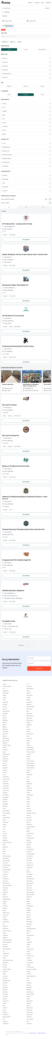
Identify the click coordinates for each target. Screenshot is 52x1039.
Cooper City (5, 781)
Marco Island (29, 695)
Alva (4, 688)
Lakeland (5, 998)
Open (9, 49)
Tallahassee (29, 942)
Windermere (29, 1010)
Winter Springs (30, 1019)
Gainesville (5, 881)
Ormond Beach (30, 795)
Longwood (5, 1021)
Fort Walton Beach (7, 869)
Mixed (42, 94)
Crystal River (5, 797)
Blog (42, 2)
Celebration (5, 761)
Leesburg (5, 1012)
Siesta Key (29, 919)
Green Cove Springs (7, 885)
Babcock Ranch (6, 711)
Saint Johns (29, 887)
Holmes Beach (6, 921)
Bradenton (5, 743)
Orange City (29, 788)
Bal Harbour (5, 713)
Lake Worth (5, 996)
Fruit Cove (5, 876)
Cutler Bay (5, 799)
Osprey (28, 797)
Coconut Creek (6, 779)
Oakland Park (29, 774)
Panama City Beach (31, 826)
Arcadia (4, 697)
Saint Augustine (30, 883)
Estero (4, 849)
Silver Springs (29, 921)
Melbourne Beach (30, 706)
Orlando (28, 792)
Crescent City (6, 790)
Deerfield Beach (6, 817)
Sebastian (29, 910)
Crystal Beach (6, 795)
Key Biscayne (5, 962)
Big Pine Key (5, 729)
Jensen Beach (6, 953)
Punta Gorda (29, 867)
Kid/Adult (9, 86)
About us (30, 2)
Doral (4, 829)
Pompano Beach (30, 849)
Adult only (25, 86)
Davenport (5, 806)
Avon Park (5, 709)
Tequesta (29, 958)
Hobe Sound (5, 915)
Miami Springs (30, 720)
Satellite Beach (30, 906)
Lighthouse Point (6, 1016)
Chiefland (5, 765)
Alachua (4, 684)
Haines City (5, 896)
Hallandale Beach (6, 899)
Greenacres (5, 887)
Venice (28, 980)
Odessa (28, 781)
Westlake (29, 996)
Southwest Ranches (31, 928)
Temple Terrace (30, 955)
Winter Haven (30, 1014)
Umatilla (28, 971)
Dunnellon (5, 838)
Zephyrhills (29, 1023)
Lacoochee (5, 976)
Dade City (5, 801)
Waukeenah (29, 987)
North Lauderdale (30, 763)
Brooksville (5, 749)
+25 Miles (47, 8)
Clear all (19, 41)
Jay (3, 951)
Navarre (28, 745)
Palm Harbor (29, 820)
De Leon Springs (6, 813)
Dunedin (4, 835)
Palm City (29, 815)
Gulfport (4, 894)
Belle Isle (5, 722)
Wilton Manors (30, 1007)
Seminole (29, 915)
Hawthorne (5, 906)
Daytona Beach (6, 810)
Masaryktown (30, 702)
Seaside (28, 908)
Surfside (28, 939)
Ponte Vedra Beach (31, 853)
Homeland (5, 926)
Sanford (28, 899)
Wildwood (29, 1003)
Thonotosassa (30, 962)
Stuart (28, 933)
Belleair (4, 724)
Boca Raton (5, 733)
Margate (28, 697)
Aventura (5, 706)
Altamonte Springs (7, 686)
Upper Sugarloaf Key (31, 976)
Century (4, 763)
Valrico (28, 978)
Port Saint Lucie (30, 865)
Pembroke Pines (30, 833)
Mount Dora (29, 738)
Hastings (5, 901)
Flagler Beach (6, 858)
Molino (28, 736)
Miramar (28, 731)
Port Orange (29, 858)
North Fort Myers (30, 761)
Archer (4, 699)
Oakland (28, 772)
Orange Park (29, 790)
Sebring (28, 912)
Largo (4, 1005)
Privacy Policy (33, 1033)
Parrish (28, 831)
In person (25, 94)
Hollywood (5, 919)
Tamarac (28, 944)
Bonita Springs (6, 738)
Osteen (28, 799)
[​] (8, 207)
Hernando (5, 908)
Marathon (29, 693)
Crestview (5, 792)
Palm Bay (28, 808)
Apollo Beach (6, 693)
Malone (28, 690)
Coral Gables (5, 783)
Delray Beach (6, 822)
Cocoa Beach (6, 776)
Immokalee (5, 935)
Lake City (5, 985)
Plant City (29, 844)
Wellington (29, 989)
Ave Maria (5, 704)
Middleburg (29, 724)
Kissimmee (5, 971)
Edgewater (5, 840)
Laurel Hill (5, 1007)
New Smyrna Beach (31, 752)
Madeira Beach (30, 688)
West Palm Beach (30, 994)
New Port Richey (30, 749)
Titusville (29, 964)
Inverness (5, 944)
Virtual (9, 94)
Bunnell (4, 752)
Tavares (28, 951)
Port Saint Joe (30, 863)
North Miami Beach (31, 765)
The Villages (29, 960)
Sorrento (29, 926)
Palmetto (29, 822)
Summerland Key (30, 935)
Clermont (5, 770)
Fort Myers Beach (6, 865)
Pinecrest (29, 840)
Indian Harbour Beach (7, 939)
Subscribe (48, 2)
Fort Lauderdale (6, 860)
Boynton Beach (6, 740)
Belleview (5, 727)
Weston (28, 998)
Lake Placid (5, 992)
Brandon (4, 747)
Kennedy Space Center (8, 960)
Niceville (28, 756)
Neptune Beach (30, 747)
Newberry (29, 754)
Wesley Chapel (30, 992)
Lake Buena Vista (6, 980)
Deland (4, 820)
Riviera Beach (29, 874)
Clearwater (5, 767)
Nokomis (28, 758)
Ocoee (28, 779)
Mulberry (28, 740)
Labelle (4, 973)
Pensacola (29, 835)
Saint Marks (29, 890)
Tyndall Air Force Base (31, 969)
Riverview (29, 872)
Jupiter (4, 958)
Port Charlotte (30, 856)
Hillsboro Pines (6, 912)
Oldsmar (28, 786)
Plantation (29, 847)
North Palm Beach (30, 767)
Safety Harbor (30, 881)
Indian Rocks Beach (7, 942)
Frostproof (5, 874)
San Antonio (29, 896)
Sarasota (29, 903)
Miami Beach (29, 713)
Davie (4, 808)
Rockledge (29, 876)
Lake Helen (5, 987)
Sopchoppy (29, 924)
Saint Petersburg (30, 894)
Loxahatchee (6, 1023)
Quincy (28, 869)
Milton (28, 727)
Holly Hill (4, 917)
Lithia (4, 1019)
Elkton (4, 844)
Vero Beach (29, 982)
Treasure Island (30, 967)
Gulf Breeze (5, 892)
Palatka (28, 806)
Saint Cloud (29, 885)
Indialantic (5, 937)
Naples (28, 743)
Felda (4, 853)
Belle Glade (5, 720)
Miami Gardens (30, 715)
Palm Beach (29, 810)
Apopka (4, 695)
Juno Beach (5, 955)
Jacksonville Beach (7, 949)
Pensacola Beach (30, 838)
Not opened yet (42, 49)
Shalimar (28, 917)
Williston (28, 1005)
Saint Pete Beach (30, 892)
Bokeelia (4, 736)
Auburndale (5, 702)
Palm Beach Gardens (31, 813)
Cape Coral (5, 756)
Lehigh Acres (6, 1014)
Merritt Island (29, 709)
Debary (4, 815)
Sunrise (28, 937)
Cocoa (4, 774)
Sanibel (28, 901)
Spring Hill (29, 930)
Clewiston (5, 772)
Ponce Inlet (29, 851)
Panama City (29, 824)
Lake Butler (5, 982)
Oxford (28, 804)
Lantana (4, 1003)
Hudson (4, 933)
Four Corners (6, 872)
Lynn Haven (29, 686)
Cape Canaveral (6, 754)
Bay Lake (5, 718)
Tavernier (29, 953)
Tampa (28, 946)
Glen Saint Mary (6, 883)
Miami (28, 711)
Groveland (5, 890)
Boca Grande (5, 731)
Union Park (29, 973)
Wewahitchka (29, 1001)
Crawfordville (6, 788)
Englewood (5, 847)
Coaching (36, 2)
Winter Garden (30, 1012)
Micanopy (29, 722)
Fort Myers (5, 863)
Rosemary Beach (30, 878)
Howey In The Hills (7, 930)
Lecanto (4, 1010)
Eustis (4, 851)
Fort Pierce (5, 867)
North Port (29, 770)
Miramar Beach (30, 733)
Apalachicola (5, 690)
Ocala (28, 776)
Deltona (4, 824)
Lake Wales (5, 994)
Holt (4, 924)
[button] (26, 46)
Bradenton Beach (6, 745)
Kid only (42, 86)
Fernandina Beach (7, 856)
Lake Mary (5, 989)
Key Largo (5, 964)
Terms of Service (41, 1033)
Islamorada (5, 946)
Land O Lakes (6, 1001)
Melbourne (29, 704)
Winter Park (29, 1016)
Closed (25, 49)
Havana (4, 903)
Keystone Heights (7, 969)
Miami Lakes (29, 718)
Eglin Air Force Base (7, 842)
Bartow (4, 715)
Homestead (5, 928)
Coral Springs (6, 786)
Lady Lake (5, 978)
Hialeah (4, 910)
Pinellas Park (29, 842)
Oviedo (28, 801)
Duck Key (5, 833)
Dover (4, 831)
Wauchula (29, 985)
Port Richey (29, 860)
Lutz (28, 684)
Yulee (28, 1021)
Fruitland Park (6, 878)
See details (26, 239)
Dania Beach (5, 804)
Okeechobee (29, 783)
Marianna (29, 699)
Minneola (29, 729)
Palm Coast (29, 817)
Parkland (28, 829)
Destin (4, 826)
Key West (5, 967)
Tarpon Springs (30, 949)
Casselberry (5, 758)
